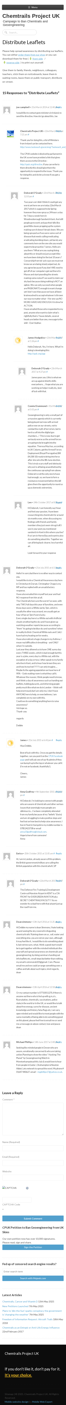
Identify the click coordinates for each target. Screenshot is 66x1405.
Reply (59, 107)
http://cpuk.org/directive (31, 164)
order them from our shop (31, 54)
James (23, 740)
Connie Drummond (37, 406)
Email (10, 1156)
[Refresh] (27, 1187)
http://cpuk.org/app (36, 353)
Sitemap (9, 1394)
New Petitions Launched (15, 1306)
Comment (8, 1099)
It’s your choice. (18, 1375)
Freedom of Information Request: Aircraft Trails (27, 1319)
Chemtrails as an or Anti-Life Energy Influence (31, 1327)
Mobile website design (17, 1401)
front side (37, 58)
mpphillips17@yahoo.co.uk (50, 1072)
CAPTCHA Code (11, 1204)
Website (7, 1171)
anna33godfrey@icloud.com (33, 832)
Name (11, 1142)
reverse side (12, 62)
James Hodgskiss (36, 337)
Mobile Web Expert (42, 1401)
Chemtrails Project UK (31, 16)
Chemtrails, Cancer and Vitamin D (20, 1301)
